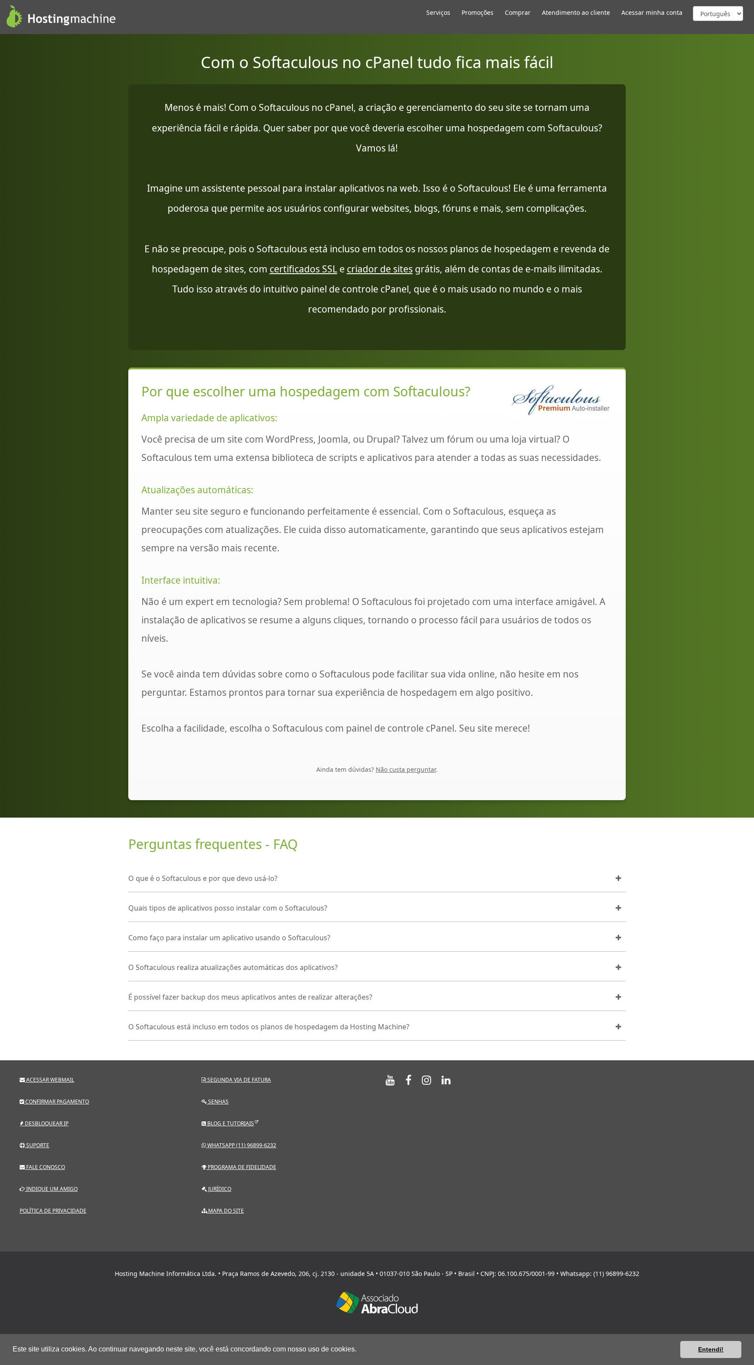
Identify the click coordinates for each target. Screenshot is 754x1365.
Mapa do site (225, 1210)
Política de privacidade (53, 1210)
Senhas (218, 1101)
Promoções (478, 12)
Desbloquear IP (46, 1123)
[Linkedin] (446, 1080)
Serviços (438, 12)
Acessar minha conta (651, 12)
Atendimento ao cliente (576, 12)
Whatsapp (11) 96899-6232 (241, 1145)
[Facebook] (408, 1080)
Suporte (37, 1145)
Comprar (518, 12)
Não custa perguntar (406, 769)
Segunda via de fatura (238, 1079)
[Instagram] (426, 1080)
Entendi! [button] (710, 1349)
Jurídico (219, 1189)
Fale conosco (45, 1167)
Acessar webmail (49, 1079)
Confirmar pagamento (56, 1101)
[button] (359, 1350)
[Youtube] (390, 1080)
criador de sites (380, 269)
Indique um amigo (51, 1189)
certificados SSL (303, 269)
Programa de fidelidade (241, 1167)
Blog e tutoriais (230, 1123)
